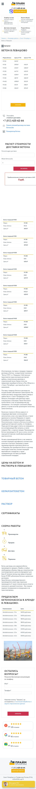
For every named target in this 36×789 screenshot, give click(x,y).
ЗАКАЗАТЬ (18, 105)
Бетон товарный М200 (10, 252)
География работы (13, 38)
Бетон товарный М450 (10, 335)
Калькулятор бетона (13, 131)
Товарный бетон (12, 478)
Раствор (6, 504)
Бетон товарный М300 (10, 285)
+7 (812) (18, 8)
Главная (3, 38)
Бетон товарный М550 (10, 351)
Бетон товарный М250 (10, 269)
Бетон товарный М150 (10, 236)
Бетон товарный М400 (10, 318)
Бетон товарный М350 (10, 302)
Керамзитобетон (12, 491)
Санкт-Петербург (25, 38)
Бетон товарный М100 (10, 220)
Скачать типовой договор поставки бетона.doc (18, 126)
